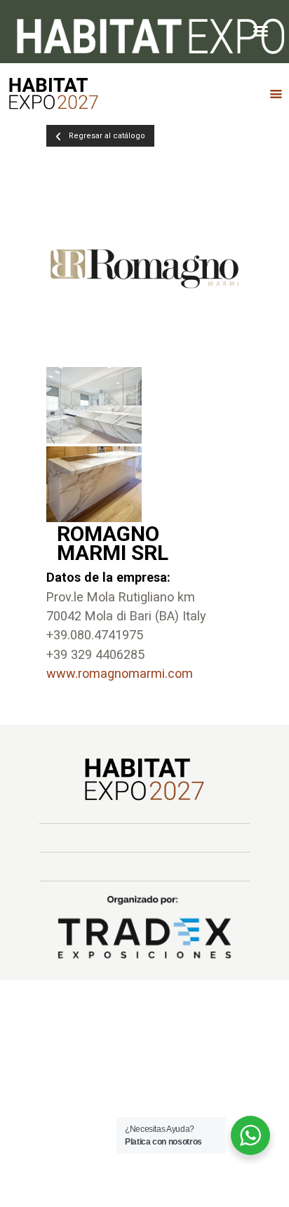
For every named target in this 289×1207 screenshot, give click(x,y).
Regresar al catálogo (107, 135)
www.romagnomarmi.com (119, 673)
